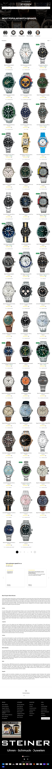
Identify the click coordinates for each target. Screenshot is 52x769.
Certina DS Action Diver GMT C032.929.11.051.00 (26, 482)
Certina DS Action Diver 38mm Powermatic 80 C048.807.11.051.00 (26, 333)
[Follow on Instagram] (27, 759)
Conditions (43, 715)
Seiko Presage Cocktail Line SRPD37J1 (43, 244)
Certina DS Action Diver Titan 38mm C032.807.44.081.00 (43, 124)
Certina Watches (5, 706)
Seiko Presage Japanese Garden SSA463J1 (8, 95)
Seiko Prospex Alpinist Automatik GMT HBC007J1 (26, 363)
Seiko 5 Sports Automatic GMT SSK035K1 (43, 363)
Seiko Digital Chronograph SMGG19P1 (43, 214)
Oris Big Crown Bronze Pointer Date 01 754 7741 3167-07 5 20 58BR (9, 333)
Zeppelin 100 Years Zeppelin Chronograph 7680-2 (9, 274)
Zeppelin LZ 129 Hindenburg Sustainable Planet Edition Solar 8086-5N (43, 482)
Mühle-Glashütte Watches (7, 714)
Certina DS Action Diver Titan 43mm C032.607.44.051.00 (43, 274)
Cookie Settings (44, 706)
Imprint (42, 704)
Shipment (43, 713)
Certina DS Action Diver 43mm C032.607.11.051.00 (9, 154)
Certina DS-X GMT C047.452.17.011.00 (43, 154)
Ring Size (31, 711)
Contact (31, 706)
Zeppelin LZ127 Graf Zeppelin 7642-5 (9, 184)
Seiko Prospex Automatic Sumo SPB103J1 (8, 124)
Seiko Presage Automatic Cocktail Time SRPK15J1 (26, 214)
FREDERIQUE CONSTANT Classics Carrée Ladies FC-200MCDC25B (26, 154)
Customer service (32, 708)
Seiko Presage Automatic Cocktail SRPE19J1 (43, 333)
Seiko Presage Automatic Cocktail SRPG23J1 (9, 303)
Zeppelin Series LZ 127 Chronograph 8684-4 (43, 95)
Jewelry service (32, 709)
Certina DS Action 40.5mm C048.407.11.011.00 (43, 453)
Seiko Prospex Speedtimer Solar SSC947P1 (26, 95)
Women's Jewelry (20, 709)
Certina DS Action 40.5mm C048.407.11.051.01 (43, 65)
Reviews (31, 715)
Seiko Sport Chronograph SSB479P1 (26, 303)
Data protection (44, 709)
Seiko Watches (5, 704)
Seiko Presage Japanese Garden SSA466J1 (26, 453)
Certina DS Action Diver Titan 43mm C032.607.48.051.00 (9, 512)
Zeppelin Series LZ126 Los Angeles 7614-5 (43, 423)
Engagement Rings (20, 713)
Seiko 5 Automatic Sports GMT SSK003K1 (9, 244)
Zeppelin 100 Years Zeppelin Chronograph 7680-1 (9, 65)
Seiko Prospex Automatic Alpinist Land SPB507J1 (26, 184)
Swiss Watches (20, 708)
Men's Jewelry (19, 711)
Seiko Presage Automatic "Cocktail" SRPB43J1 (26, 423)
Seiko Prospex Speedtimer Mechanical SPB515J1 (26, 542)
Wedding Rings (20, 715)
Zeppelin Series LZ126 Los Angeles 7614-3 (43, 512)
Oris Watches (4, 718)
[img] (26, 564)
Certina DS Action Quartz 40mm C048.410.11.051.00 (9, 214)
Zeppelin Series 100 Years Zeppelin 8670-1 (9, 393)
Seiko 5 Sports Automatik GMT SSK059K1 (26, 65)
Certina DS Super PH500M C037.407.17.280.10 (26, 393)
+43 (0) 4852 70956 (27, 1)
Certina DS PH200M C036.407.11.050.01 (43, 303)
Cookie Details (44, 708)
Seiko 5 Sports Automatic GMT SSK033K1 (26, 274)
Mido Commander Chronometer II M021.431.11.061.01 (43, 393)
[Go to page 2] (35, 552)
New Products (20, 717)
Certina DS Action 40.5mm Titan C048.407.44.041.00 (26, 124)
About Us (31, 704)
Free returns (31, 713)
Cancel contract (45, 718)
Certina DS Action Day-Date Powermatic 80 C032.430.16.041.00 (9, 363)
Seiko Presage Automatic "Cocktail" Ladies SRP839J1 (26, 512)
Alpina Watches (5, 716)
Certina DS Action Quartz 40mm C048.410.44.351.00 (9, 482)
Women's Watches (20, 704)
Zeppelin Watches (5, 708)
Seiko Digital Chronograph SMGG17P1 (43, 184)
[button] (4, 578)
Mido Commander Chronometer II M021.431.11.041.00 (9, 542)
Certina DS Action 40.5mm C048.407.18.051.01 (26, 244)
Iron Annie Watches (6, 709)
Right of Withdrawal (45, 711)
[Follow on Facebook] (24, 759)
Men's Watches (20, 706)
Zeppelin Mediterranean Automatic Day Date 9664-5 (9, 423)
